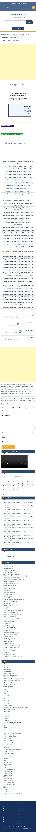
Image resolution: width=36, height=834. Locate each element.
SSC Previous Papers (9, 769)
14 (3, 485)
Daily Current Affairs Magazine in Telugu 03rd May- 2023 (18, 400)
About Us (6, 666)
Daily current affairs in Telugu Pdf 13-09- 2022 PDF (18, 291)
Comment (6, 415)
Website (5, 442)
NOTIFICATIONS (8, 742)
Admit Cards (7, 567)
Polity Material (7, 625)
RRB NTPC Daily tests (9, 632)
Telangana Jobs (7, 775)
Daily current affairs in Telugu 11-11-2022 (18, 194)
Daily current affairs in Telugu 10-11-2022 (18, 191)
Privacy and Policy (8, 753)
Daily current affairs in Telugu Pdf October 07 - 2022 (18, 227)
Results (5, 631)
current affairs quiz (19, 390)
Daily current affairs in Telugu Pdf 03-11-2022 (18, 171)
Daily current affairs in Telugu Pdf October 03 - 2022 (18, 212)
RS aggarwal (7, 636)
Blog (4, 693)
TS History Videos (8, 780)
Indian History (7, 738)
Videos (5, 652)
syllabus (5, 640)
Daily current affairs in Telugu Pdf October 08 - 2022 (18, 230)
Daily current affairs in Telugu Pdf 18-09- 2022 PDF (18, 307)
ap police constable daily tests (12, 578)
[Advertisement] (18, 62)
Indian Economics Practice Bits (12, 733)
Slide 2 (5, 768)
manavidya (16, 40)
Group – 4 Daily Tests (9, 727)
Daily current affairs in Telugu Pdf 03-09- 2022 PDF (18, 261)
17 (18, 485)
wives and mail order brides (11, 656)
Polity (5, 746)
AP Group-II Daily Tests (10, 574)
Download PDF (7, 126)
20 (32, 485)
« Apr (3, 494)
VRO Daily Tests (8, 654)
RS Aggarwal (7, 764)
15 (8, 485)
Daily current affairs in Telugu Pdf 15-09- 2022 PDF (18, 297)
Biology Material (8, 589)
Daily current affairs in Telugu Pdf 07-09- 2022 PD (17, 273)
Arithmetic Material (9, 686)
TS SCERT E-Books (8, 782)
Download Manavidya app (12, 134)
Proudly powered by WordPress (12, 828)
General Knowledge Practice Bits (12, 599)
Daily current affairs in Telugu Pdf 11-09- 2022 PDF (18, 286)
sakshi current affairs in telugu (10, 393)
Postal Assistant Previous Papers (12, 749)
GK (4, 726)
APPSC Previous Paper (9, 684)
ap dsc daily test (8, 570)
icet (4, 609)
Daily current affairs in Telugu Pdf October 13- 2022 (18, 244)
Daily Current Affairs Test (10, 709)
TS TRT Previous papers (10, 647)
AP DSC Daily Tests (8, 673)
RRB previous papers (9, 634)
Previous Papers (8, 627)
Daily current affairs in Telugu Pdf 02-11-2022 (18, 169)
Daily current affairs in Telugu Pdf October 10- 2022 (18, 235)
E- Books (5, 713)
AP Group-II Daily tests (10, 677)
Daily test (6, 596)
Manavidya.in (18, 14)
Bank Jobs (6, 587)
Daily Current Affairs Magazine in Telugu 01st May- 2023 (17, 399)
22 (8, 487)
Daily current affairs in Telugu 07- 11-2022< (15, 183)
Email (5, 437)
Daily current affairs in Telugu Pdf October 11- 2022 (18, 238)
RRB (4, 760)
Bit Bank (5, 590)
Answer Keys (7, 568)
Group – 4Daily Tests (9, 605)
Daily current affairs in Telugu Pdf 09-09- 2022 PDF (18, 278)
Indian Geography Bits (10, 612)
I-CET (4, 729)
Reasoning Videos (8, 757)
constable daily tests (9, 594)
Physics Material (8, 621)
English (5, 718)
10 (18, 483)
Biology (5, 690)
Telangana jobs (7, 642)
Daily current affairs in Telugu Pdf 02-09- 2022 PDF (18, 259)
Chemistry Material (9, 592)
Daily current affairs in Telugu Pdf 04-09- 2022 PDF (18, 264)
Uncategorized (5, 384)
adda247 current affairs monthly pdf (12, 386)
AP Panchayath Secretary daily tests (13, 576)
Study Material (7, 638)
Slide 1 (5, 766)
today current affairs (26, 393)
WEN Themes (18, 830)
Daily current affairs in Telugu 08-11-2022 (18, 185)
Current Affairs (7, 705)
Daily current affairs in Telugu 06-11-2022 (18, 180)
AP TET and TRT (8, 682)
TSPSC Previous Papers (10, 788)
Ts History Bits (7, 643)
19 (27, 485)
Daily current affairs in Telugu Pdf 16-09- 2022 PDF (18, 300)
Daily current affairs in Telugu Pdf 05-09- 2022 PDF (18, 267)
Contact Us (6, 704)
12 (27, 483)
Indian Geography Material (11, 614)
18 (22, 485)
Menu (20, 28)
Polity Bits (6, 623)
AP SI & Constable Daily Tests (11, 680)
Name (5, 432)
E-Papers (6, 716)
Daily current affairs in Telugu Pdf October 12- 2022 (18, 241)
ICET (4, 731)
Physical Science (8, 744)
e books (5, 598)
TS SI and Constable (9, 784)
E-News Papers (7, 715)
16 (13, 485)
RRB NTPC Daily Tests (9, 762)
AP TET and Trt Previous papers (12, 579)
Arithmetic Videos (8, 585)
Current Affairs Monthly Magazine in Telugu (16, 707)
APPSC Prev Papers (8, 581)
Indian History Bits (8, 616)
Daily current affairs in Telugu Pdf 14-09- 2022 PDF (18, 294)
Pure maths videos (8, 629)
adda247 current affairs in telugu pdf (21, 384)
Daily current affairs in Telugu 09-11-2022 (18, 188)
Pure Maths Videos (8, 755)
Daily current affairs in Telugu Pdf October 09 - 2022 (18, 233)
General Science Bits (9, 601)
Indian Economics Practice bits (12, 610)
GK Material (6, 603)
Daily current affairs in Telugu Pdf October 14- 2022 (18, 247)
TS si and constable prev (10, 645)
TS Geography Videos (9, 777)
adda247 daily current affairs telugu (18, 388)
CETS (4, 698)
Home (5, 607)
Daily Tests (6, 711)
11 (22, 483)
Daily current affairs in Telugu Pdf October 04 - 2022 (18, 215)
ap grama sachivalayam (10, 572)
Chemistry (6, 700)
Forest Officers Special (10, 720)
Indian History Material (10, 618)
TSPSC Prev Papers (8, 649)
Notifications (7, 620)
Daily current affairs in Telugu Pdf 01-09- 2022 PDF (18, 256)
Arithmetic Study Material (11, 583)
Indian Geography (8, 735)
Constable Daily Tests (9, 702)
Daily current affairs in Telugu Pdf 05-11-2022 (18, 177)
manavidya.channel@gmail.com (18, 3)
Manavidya (10, 556)
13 (32, 483)
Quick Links (5, 7)
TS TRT (5, 786)
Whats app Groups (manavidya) (12, 793)
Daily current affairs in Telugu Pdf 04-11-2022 (18, 174)
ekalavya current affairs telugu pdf (20, 391)
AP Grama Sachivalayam (10, 675)
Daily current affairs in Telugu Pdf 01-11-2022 (18, 166)
